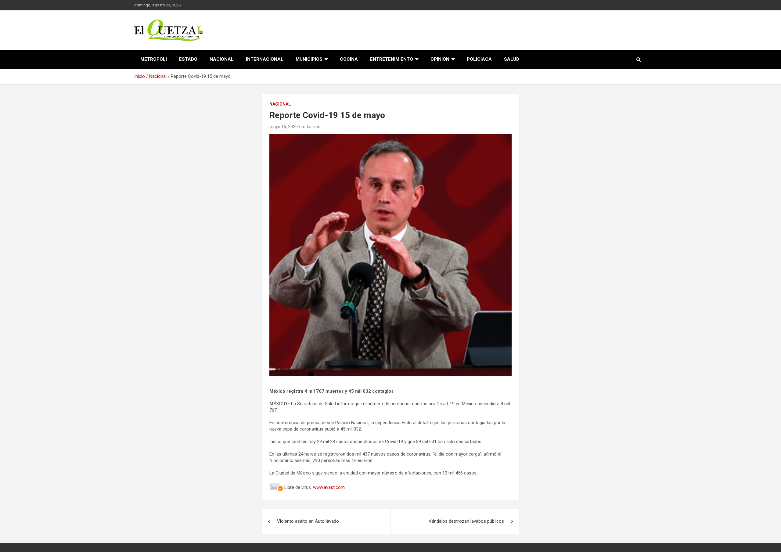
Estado (188, 59)
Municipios (309, 59)
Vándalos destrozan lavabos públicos (466, 521)
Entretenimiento (391, 59)
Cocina (349, 59)
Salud (511, 59)
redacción (310, 126)
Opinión (439, 59)
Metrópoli (153, 59)
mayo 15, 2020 (283, 126)
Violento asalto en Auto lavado (308, 521)
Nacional (222, 59)
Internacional (264, 59)
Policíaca (479, 59)
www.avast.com (329, 487)
